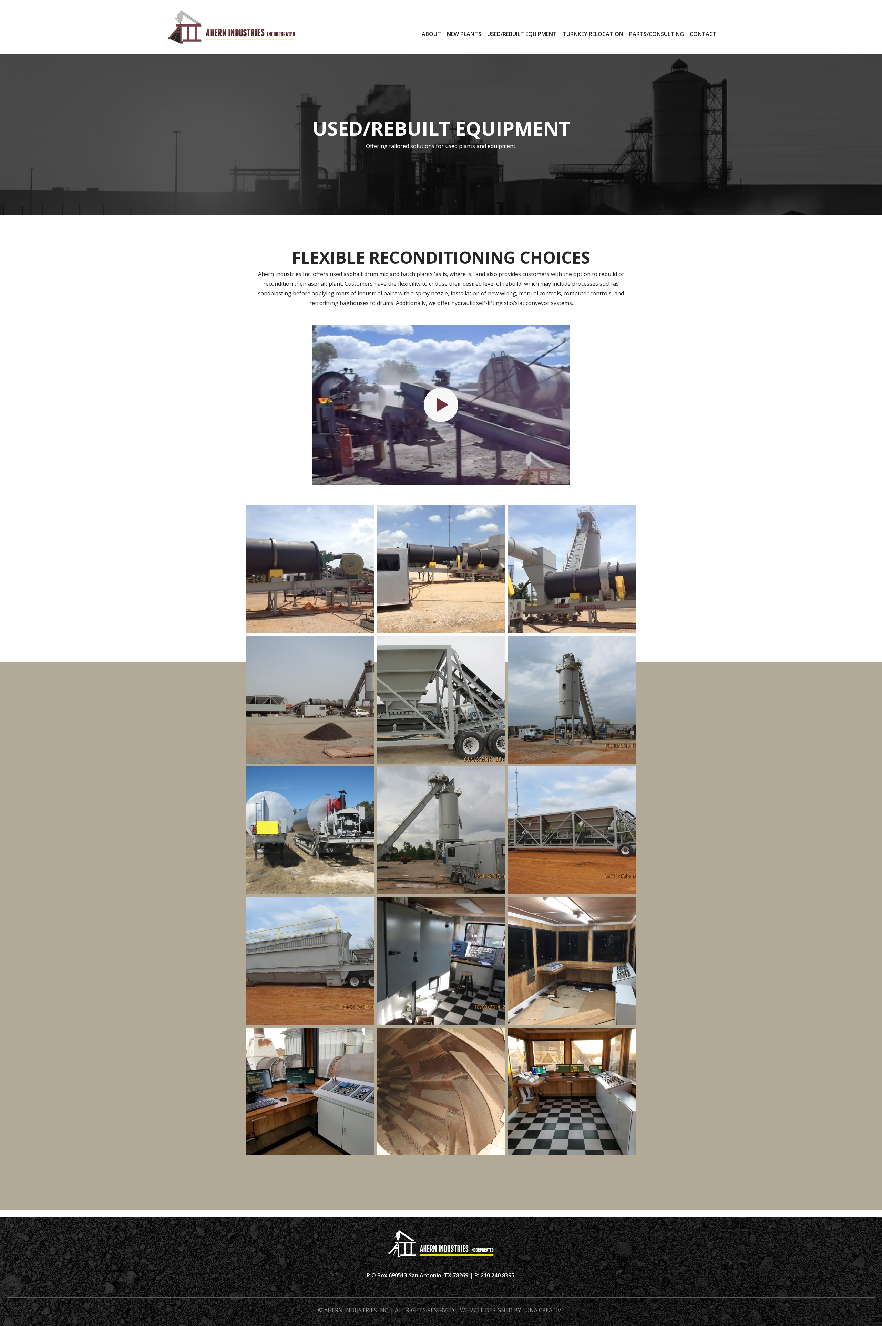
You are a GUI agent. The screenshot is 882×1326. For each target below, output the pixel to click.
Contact (703, 34)
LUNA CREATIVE (543, 1310)
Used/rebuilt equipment (522, 34)
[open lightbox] (441, 405)
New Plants (464, 34)
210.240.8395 (498, 1275)
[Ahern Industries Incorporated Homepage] (231, 27)
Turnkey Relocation (593, 34)
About (431, 34)
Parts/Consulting (656, 34)
